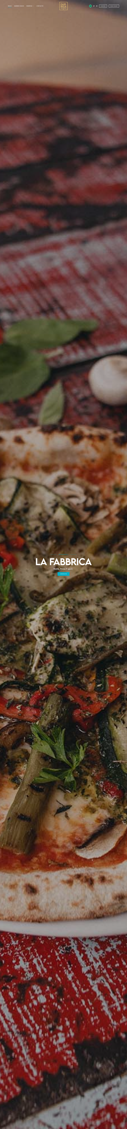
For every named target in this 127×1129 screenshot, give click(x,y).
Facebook (93, 6)
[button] (103, 6)
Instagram (96, 6)
